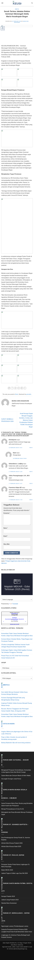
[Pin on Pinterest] (21, 388)
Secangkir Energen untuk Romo (11, 779)
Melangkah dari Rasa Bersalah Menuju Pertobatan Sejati (17, 813)
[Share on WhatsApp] (9, 388)
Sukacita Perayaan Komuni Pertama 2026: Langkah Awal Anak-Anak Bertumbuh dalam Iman (16, 930)
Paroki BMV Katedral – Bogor (16, 760)
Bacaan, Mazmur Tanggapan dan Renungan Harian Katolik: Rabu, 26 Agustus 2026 (15, 710)
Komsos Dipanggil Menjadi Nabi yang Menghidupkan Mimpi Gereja (13, 699)
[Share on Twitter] (15, 388)
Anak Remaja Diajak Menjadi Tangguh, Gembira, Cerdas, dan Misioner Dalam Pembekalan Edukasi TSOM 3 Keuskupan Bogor (26, 420)
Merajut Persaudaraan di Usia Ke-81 (12, 809)
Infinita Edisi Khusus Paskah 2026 (11, 843)
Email (5, 536)
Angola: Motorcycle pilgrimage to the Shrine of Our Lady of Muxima (16, 733)
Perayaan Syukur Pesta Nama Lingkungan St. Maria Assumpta (15, 865)
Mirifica (6, 685)
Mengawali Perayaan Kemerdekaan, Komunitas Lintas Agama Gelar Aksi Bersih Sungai (16, 771)
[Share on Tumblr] (24, 388)
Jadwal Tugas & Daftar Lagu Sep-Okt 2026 (14, 873)
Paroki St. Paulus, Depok (13, 855)
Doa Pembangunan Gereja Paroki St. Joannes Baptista (15, 839)
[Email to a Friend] (18, 388)
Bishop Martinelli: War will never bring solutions (16, 742)
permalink (28, 394)
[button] (2, 3)
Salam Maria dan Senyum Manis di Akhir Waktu (16, 775)
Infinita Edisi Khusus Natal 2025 (11, 846)
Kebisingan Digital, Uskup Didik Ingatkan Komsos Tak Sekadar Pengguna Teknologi (16, 651)
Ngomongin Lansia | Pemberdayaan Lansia (14, 926)
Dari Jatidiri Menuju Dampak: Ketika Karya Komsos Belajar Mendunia (14, 693)
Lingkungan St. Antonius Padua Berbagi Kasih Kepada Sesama (15, 936)
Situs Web (6, 544)
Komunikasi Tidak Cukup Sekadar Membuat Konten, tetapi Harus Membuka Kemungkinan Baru (17, 634)
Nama (5, 528)
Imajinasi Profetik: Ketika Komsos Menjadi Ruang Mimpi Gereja (16, 704)
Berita (17, 9)
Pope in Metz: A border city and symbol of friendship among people (14, 738)
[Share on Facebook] (12, 388)
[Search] (32, 3)
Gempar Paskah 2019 (8, 896)
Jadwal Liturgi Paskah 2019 (9, 899)
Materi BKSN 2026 (7, 870)
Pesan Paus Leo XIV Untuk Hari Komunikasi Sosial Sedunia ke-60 (15, 657)
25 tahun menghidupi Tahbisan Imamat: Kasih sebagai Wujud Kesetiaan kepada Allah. (15, 646)
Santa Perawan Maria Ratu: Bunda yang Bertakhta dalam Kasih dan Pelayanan (17, 804)
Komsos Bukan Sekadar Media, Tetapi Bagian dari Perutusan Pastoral (16, 640)
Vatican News (9, 723)
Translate (15, 604)
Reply (31, 447)
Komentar (6, 513)
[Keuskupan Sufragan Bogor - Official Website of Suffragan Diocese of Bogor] (17, 3)
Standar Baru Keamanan (9, 903)
